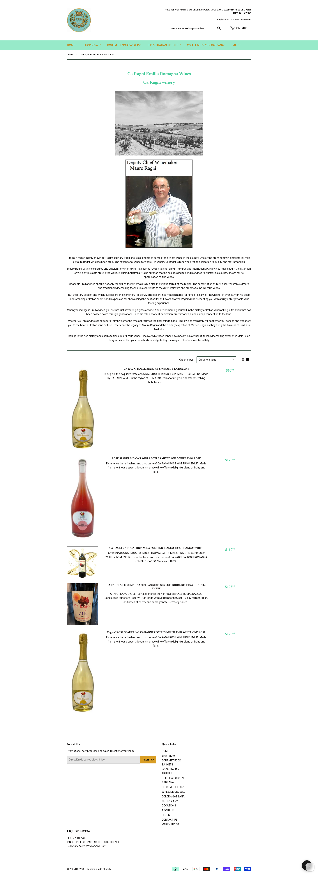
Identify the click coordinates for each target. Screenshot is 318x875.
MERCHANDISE (170, 824)
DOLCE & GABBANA (173, 796)
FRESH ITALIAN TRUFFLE (164, 45)
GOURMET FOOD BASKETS (123, 45)
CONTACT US (169, 819)
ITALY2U (79, 869)
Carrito (241, 28)
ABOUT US (168, 810)
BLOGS (166, 814)
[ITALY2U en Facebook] (151, 859)
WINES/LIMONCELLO (174, 791)
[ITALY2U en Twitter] (145, 859)
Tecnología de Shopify (99, 869)
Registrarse (223, 19)
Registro (148, 759)
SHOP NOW (91, 45)
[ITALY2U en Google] (158, 859)
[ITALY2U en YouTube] (171, 859)
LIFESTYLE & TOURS (173, 787)
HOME (71, 45)
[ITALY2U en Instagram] (165, 859)
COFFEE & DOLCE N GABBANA (205, 45)
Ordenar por (186, 359)
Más (235, 45)
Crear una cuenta (242, 19)
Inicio (70, 54)
